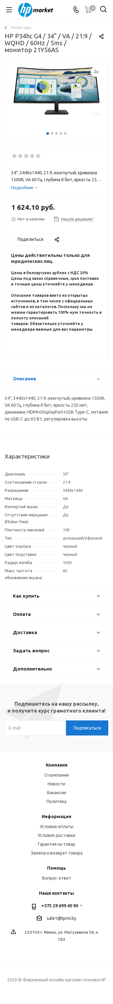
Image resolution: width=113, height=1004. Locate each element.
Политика (56, 801)
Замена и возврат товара (57, 852)
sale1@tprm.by (61, 918)
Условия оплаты (56, 826)
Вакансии (56, 792)
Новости (56, 783)
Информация (56, 816)
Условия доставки (56, 835)
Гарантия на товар (56, 844)
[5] (38, 156)
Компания (56, 765)
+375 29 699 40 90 (59, 905)
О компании (56, 775)
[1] (15, 156)
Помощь (56, 868)
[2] (21, 156)
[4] (32, 156)
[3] (27, 156)
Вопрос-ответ (56, 878)
